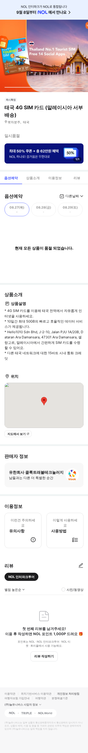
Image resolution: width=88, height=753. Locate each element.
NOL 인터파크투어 (21, 577)
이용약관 (10, 693)
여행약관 (40, 698)
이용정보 (55, 178)
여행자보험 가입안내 (17, 698)
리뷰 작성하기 (44, 656)
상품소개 (33, 178)
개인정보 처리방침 (68, 693)
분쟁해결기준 (60, 698)
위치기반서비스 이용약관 (36, 693)
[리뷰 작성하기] (80, 565)
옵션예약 (11, 178)
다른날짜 (72, 196)
